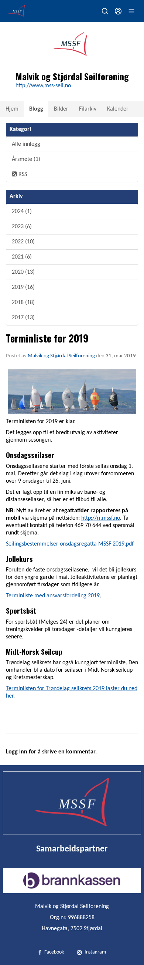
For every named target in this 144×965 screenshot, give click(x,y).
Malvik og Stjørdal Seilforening (61, 356)
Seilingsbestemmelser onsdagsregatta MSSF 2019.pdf (70, 544)
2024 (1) (22, 212)
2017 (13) (23, 318)
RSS (22, 175)
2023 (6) (22, 227)
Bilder (61, 109)
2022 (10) (23, 242)
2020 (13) (23, 272)
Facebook (54, 952)
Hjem (12, 109)
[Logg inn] (118, 11)
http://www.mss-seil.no (43, 86)
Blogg (36, 109)
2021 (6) (22, 257)
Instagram (95, 952)
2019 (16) (23, 287)
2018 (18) (23, 303)
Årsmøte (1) (26, 159)
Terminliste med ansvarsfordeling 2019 (53, 596)
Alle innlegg (26, 144)
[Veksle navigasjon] (131, 11)
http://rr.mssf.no (100, 518)
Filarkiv (87, 109)
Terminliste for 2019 (47, 338)
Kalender (117, 109)
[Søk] (105, 11)
